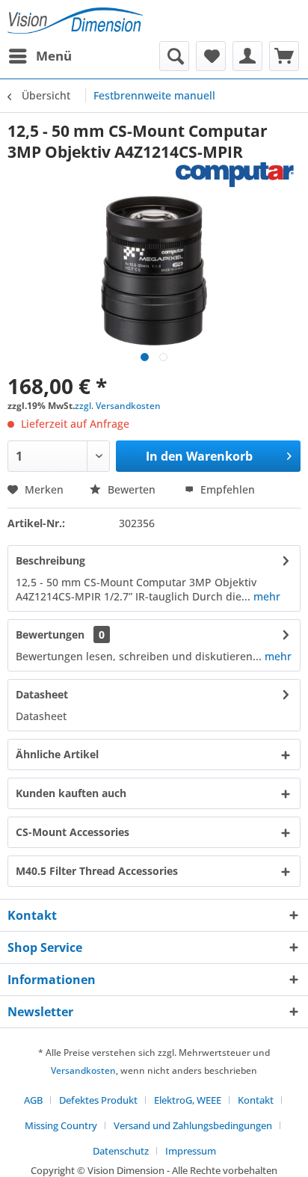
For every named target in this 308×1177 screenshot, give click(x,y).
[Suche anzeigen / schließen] (174, 56)
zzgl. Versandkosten (118, 405)
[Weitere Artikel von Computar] (238, 175)
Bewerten (131, 489)
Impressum (190, 1151)
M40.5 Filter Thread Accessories (97, 871)
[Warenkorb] (284, 56)
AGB (33, 1100)
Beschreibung (50, 560)
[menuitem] (39, 56)
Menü (54, 55)
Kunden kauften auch (71, 793)
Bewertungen (50, 634)
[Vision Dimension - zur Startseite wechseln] (75, 20)
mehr (265, 596)
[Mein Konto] (247, 56)
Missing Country (61, 1125)
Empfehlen (226, 489)
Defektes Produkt (98, 1100)
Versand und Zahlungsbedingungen (193, 1125)
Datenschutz (121, 1151)
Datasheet (42, 694)
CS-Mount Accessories (72, 832)
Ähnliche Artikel (57, 754)
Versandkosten (83, 1070)
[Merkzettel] (211, 56)
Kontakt (256, 1100)
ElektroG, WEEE (187, 1100)
